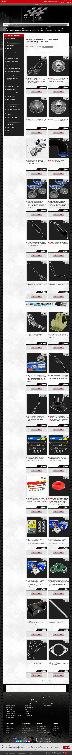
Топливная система (12, 58)
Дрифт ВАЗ (56, 726)
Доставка (24, 726)
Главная (28, 36)
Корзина (63, 753)
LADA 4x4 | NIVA (11, 124)
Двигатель (9, 48)
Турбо (8, 42)
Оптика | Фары (11, 96)
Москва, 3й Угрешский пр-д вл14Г (51, 1)
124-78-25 (66, 1)
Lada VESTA (10, 127)
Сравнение (58, 753)
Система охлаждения (13, 51)
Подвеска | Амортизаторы (14, 71)
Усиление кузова (11, 89)
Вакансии (8, 730)
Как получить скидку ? (42, 730)
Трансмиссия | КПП (12, 65)
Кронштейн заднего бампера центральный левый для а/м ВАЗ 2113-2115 (58, 336)
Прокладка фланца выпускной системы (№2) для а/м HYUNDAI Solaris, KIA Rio (58, 663)
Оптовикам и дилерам (27, 730)
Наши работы (9, 728)
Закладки (47, 753)
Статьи (55, 723)
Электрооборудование (13, 109)
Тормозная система (12, 83)
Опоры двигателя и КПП (14, 68)
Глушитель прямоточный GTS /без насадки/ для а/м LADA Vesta (58, 242)
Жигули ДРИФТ (11, 38)
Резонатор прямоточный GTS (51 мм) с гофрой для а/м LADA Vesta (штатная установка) (37, 284)
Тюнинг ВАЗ (56, 728)
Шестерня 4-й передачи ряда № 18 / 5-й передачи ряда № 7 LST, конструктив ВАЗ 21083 (58, 79)
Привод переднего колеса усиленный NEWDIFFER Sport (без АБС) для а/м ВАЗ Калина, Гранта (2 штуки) (36, 80)
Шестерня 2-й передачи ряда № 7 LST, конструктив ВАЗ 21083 (58, 120)
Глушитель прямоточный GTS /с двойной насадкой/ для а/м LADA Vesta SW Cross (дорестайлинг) (58, 377)
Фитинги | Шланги (12, 117)
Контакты (8, 732)
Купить (37, 91)
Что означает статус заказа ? (43, 732)
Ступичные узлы (11, 75)
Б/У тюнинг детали (12, 120)
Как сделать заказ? (10, 753)
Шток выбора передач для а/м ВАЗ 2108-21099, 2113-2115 (58, 621)
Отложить (45, 58)
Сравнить (42, 58)
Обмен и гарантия (26, 728)
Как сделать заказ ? (42, 726)
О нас (7, 726)
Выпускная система (12, 61)
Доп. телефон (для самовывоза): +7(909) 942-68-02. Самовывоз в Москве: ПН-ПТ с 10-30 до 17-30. (35, 30)
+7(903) (44, 741)
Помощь (40, 723)
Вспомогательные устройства (12, 113)
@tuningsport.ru (45, 739)
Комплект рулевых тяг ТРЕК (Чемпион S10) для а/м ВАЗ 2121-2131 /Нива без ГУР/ (35, 458)
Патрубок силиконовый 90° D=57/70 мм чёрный (57, 160)
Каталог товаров (14, 35)
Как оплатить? (21, 753)
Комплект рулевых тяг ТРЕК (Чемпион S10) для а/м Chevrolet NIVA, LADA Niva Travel (58, 458)
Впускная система (12, 55)
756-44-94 (66, 2)
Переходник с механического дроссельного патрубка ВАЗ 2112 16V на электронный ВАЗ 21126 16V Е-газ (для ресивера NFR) (59, 418)
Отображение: (30, 46)
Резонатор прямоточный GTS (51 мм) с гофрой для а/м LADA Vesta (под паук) (59, 284)
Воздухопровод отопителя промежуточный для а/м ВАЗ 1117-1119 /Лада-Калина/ (35, 622)
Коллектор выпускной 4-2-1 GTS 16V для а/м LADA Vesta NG (36, 335)
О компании (10, 723)
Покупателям (26, 723)
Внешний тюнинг (11, 99)
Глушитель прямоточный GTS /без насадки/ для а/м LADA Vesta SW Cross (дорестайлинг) (36, 243)
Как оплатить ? (41, 728)
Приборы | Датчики (12, 106)
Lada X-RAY (10, 130)
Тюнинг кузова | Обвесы (13, 93)
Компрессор (10, 45)
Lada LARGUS (11, 134)
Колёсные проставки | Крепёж (13, 78)
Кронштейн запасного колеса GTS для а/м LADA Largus (35, 662)
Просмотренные (52, 753)
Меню (4, 1)
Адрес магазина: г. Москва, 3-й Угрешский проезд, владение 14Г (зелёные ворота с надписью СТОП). (35, 28)
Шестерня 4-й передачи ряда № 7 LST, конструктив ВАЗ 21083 (36, 120)
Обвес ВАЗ (55, 730)
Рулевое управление (13, 86)
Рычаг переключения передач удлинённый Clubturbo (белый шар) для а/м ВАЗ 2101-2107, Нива (36, 418)
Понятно (66, 747)
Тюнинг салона (11, 102)
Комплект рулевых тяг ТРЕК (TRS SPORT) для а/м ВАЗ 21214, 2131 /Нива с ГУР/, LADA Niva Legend (37, 499)
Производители (25, 732)
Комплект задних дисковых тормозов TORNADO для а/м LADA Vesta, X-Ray (35, 161)
